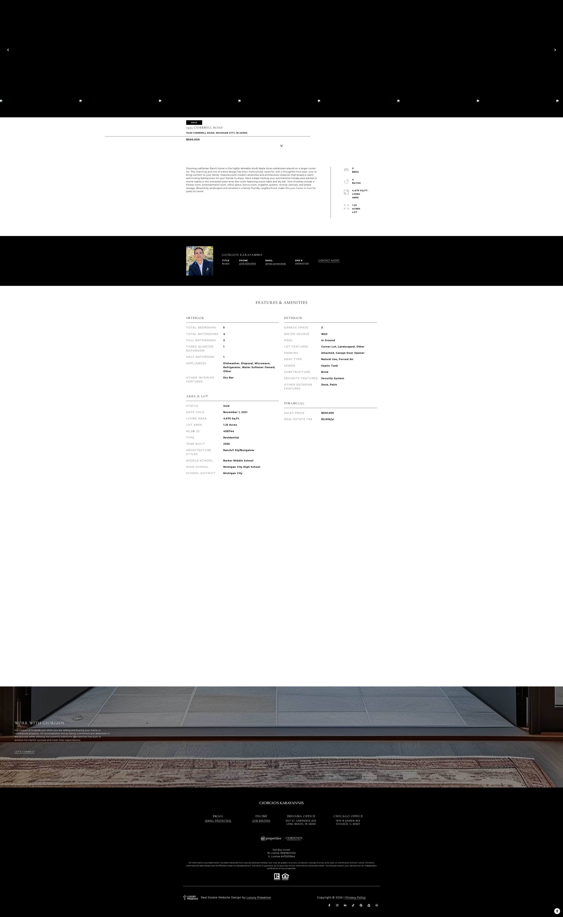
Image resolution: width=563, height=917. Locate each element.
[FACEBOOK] (329, 905)
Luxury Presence (259, 897)
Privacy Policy (355, 897)
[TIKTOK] (353, 905)
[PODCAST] (377, 905)
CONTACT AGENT (329, 260)
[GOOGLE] (361, 905)
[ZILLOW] (369, 905)
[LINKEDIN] (345, 905)
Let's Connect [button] (25, 752)
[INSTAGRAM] (337, 905)
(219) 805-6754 (247, 263)
